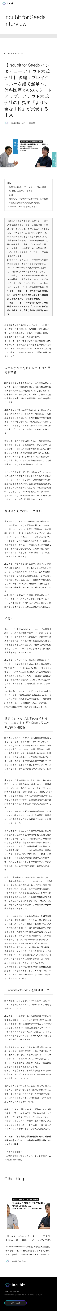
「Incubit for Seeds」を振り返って (23, 206)
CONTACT (15, 1303)
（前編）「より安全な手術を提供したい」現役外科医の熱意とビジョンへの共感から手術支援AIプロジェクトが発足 (27, 295)
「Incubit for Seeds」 (16, 267)
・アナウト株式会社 (13, 1152)
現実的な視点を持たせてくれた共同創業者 (27, 187)
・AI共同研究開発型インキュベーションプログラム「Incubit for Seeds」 (27, 1158)
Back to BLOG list (15, 53)
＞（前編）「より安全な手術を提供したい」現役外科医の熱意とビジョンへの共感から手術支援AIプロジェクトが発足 (27, 1140)
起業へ (12, 195)
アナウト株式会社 (21, 232)
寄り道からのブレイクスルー (21, 191)
